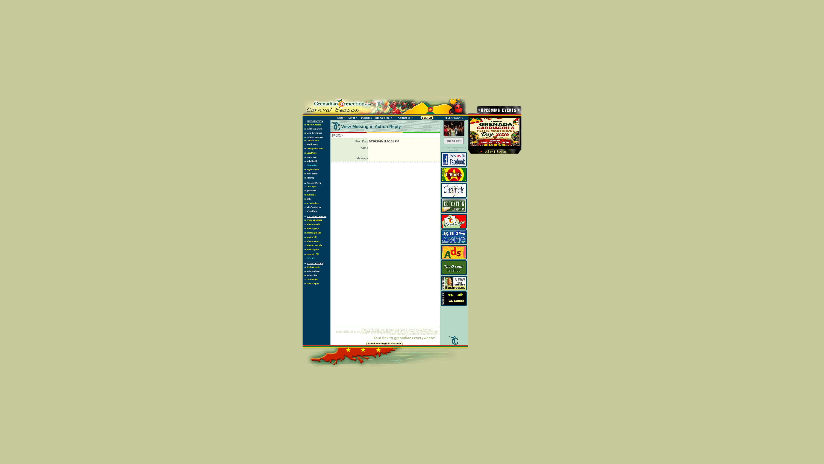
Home (340, 117)
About (351, 117)
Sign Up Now (454, 140)
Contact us (404, 117)
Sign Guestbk (383, 117)
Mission (365, 117)
